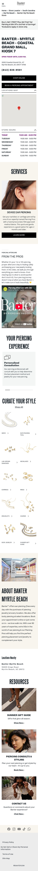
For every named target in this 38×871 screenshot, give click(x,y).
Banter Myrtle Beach (12, 664)
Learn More (19, 235)
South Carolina (29, 10)
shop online (19, 78)
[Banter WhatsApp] (29, 829)
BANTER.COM (19, 866)
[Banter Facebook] (9, 829)
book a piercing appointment (19, 85)
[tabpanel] (19, 369)
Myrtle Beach (9, 13)
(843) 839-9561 (12, 70)
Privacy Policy (8, 842)
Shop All (19, 407)
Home (4, 10)
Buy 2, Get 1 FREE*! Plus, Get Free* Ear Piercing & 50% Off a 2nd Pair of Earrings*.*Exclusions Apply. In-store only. (19, 24)
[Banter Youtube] (19, 829)
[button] (19, 130)
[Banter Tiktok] (24, 829)
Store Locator (14, 10)
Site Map (6, 858)
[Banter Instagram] (14, 829)
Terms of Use (7, 854)
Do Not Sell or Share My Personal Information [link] (14, 848)
